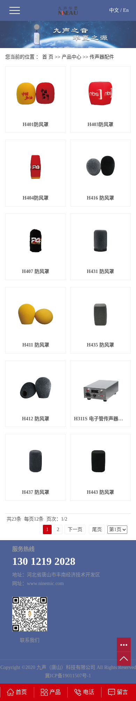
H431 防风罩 (100, 271)
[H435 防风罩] (100, 314)
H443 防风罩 (100, 492)
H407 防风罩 (35, 271)
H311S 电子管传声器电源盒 (100, 418)
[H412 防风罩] (35, 387)
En (126, 10)
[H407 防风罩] (35, 240)
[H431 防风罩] (100, 240)
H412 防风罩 (35, 418)
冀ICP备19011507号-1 (68, 675)
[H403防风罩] (100, 93)
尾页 (97, 529)
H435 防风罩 (100, 345)
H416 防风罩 (100, 198)
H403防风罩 (100, 124)
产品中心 (71, 57)
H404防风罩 (35, 198)
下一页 (75, 529)
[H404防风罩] (35, 166)
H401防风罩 (35, 124)
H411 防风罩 (35, 345)
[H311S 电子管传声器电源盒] (100, 387)
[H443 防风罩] (100, 461)
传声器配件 (102, 57)
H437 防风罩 (35, 492)
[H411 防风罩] (35, 314)
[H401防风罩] (35, 93)
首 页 (47, 57)
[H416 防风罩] (100, 166)
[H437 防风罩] (35, 461)
